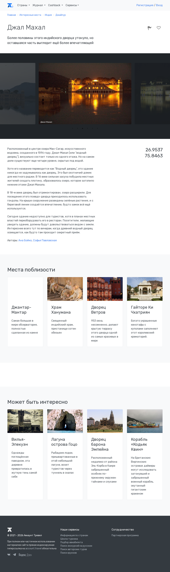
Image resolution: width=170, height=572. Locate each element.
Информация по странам (74, 535)
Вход (159, 5)
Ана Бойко (25, 240)
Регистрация (144, 5)
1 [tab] (72, 128)
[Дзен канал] (25, 554)
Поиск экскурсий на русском (76, 545)
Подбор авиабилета (71, 542)
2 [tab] (77, 128)
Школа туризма (69, 538)
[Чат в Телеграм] (14, 555)
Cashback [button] (54, 5)
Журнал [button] (38, 5)
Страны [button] (22, 5)
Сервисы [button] (71, 5)
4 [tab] (87, 128)
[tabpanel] (85, 93)
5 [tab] (92, 128)
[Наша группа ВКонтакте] (8, 555)
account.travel (33, 548)
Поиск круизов (68, 552)
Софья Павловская (45, 240)
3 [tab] (82, 128)
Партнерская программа (125, 535)
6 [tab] (97, 128)
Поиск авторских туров (73, 549)
